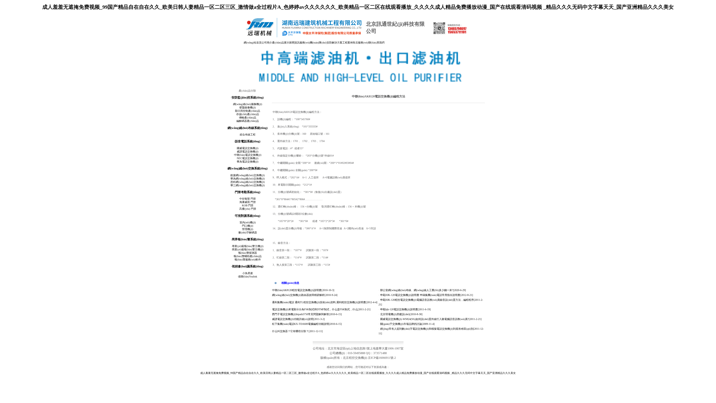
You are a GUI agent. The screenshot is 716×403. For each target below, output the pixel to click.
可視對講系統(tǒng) (247, 216)
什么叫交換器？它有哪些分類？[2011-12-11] (297, 331)
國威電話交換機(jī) (247, 148)
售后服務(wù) (360, 42)
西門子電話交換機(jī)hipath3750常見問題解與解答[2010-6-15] (307, 314)
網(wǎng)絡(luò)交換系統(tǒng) (248, 168)
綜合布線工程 (247, 134)
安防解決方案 (334, 42)
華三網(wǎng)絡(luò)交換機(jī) (247, 185)
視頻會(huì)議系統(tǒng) (247, 266)
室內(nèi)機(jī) (248, 222)
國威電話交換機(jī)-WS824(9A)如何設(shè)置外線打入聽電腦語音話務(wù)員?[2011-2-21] (431, 319)
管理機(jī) (247, 229)
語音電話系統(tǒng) (247, 141)
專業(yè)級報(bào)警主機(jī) (247, 246)
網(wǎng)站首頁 (253, 42)
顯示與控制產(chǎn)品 (247, 111)
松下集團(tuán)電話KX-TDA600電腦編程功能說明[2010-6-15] (307, 324)
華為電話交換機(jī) (247, 161)
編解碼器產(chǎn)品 (247, 121)
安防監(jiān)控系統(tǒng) (248, 97)
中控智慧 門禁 (247, 198)
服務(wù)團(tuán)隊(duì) (313, 42)
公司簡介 (267, 42)
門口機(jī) (247, 225)
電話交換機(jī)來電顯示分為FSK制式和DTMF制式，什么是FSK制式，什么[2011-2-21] (321, 309)
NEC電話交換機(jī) (247, 158)
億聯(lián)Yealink (247, 276)
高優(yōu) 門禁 (247, 208)
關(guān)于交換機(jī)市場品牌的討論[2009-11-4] (407, 324)
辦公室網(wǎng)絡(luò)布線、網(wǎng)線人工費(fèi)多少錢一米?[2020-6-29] (423, 290)
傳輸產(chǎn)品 (247, 117)
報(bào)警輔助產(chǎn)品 (248, 256)
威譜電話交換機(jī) (247, 151)
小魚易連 (247, 273)
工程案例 (347, 42)
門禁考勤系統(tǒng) (247, 192)
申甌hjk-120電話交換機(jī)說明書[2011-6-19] (405, 309)
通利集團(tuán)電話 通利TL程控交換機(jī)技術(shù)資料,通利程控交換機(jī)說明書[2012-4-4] (324, 302)
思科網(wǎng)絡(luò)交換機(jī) (247, 182)
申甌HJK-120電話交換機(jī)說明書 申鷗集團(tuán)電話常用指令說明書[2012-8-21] (426, 295)
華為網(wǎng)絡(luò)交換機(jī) (247, 178)
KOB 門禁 (247, 205)
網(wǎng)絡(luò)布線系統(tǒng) (248, 128)
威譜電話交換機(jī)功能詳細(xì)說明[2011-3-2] (298, 319)
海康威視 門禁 (247, 202)
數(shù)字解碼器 (247, 232)
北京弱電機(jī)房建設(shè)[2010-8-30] (401, 314)
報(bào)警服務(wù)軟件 (248, 259)
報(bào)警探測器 (247, 253)
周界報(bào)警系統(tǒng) (248, 239)
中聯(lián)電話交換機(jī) (247, 155)
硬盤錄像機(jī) (247, 107)
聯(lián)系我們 (376, 42)
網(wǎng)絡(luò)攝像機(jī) (247, 104)
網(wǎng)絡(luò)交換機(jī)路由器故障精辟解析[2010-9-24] (304, 295)
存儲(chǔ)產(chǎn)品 (247, 114)
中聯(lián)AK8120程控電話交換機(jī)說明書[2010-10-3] (303, 290)
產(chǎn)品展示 (280, 42)
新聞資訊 (294, 42)
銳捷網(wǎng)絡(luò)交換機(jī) (247, 175)
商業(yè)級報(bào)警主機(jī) (247, 249)
